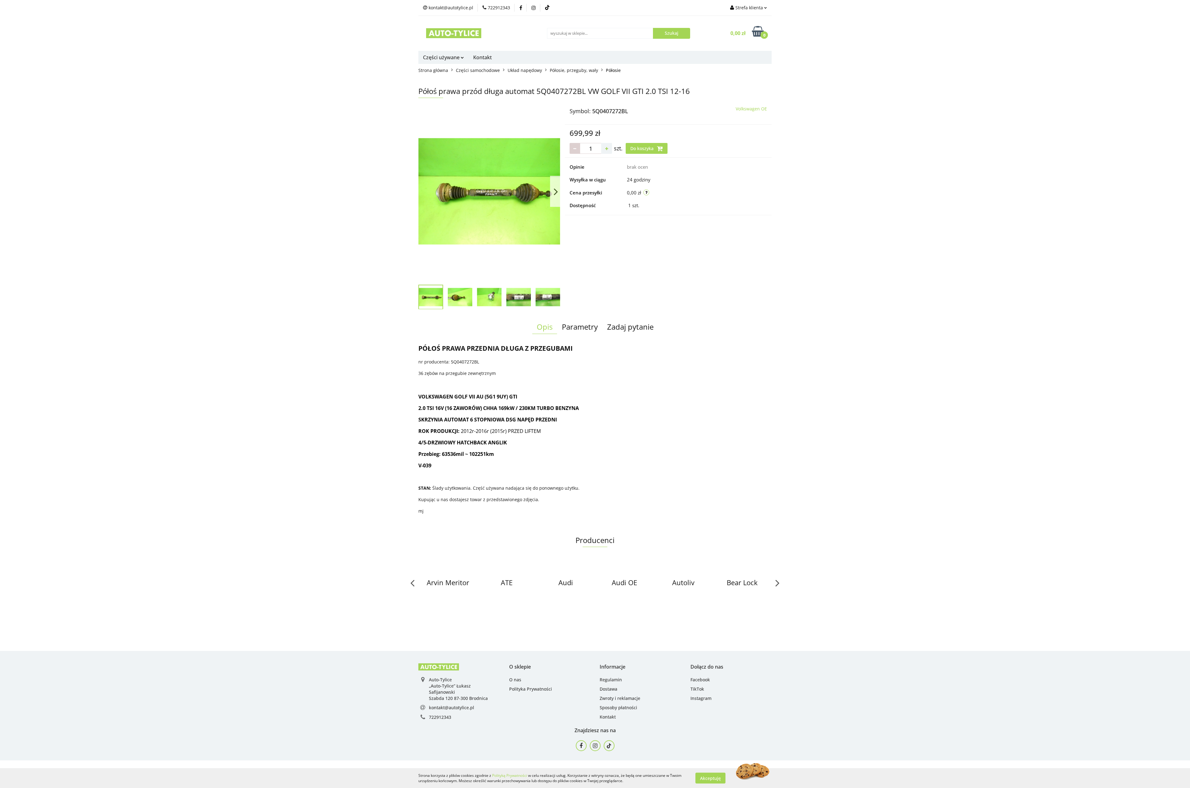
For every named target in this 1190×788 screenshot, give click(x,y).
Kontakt (482, 57)
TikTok (697, 689)
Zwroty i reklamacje (620, 698)
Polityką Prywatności (509, 775)
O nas (515, 680)
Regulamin (611, 680)
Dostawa (608, 689)
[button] (520, 667)
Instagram (701, 698)
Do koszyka (642, 148)
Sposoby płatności (618, 707)
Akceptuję (710, 778)
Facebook (700, 680)
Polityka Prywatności (530, 689)
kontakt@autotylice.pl (451, 707)
